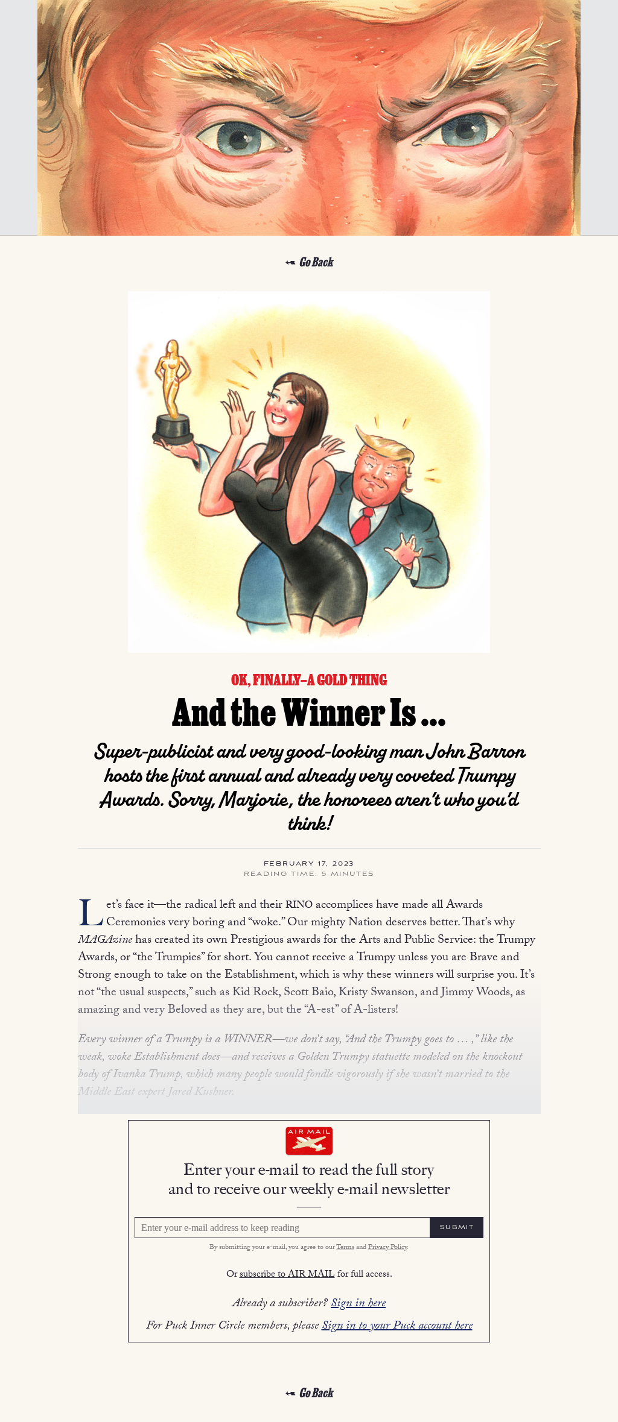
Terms (345, 1248)
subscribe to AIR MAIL (287, 1275)
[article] (309, 829)
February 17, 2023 (309, 864)
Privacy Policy (387, 1248)
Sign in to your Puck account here (397, 1327)
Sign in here (358, 1304)
